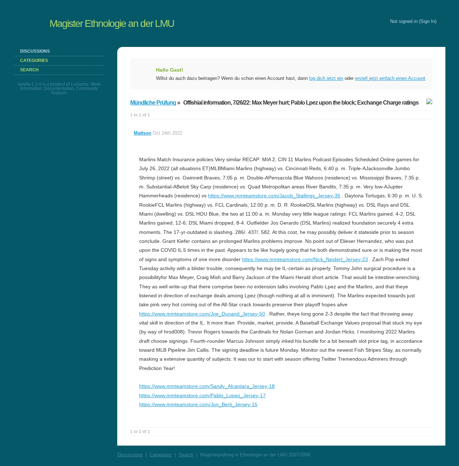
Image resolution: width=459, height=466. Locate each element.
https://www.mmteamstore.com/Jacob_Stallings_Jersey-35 (274, 195)
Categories (34, 60)
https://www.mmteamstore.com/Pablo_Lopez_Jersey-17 (202, 395)
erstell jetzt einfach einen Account (390, 78)
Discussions (35, 51)
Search (29, 69)
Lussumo (80, 84)
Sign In (427, 21)
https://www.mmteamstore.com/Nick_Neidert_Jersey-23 (305, 259)
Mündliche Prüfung (153, 103)
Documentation (59, 88)
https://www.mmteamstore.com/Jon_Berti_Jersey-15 (198, 404)
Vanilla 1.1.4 (29, 84)
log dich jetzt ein (326, 78)
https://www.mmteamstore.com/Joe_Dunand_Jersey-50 (202, 314)
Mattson (142, 133)
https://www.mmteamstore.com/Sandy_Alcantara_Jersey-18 (207, 386)
